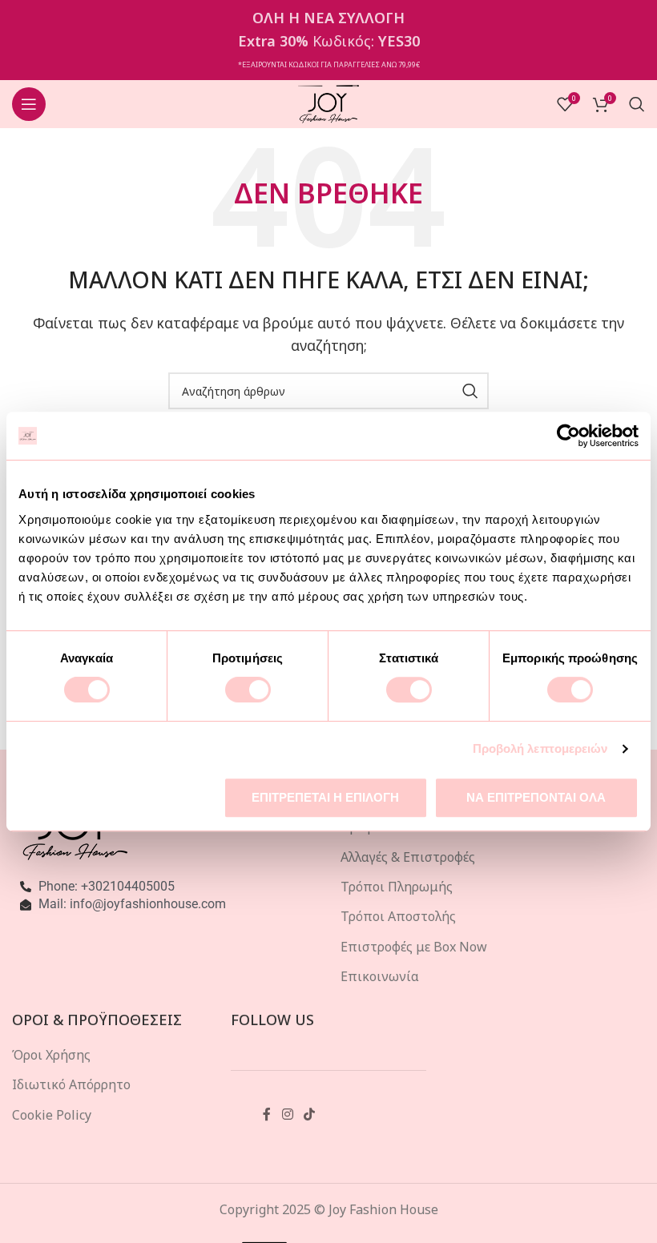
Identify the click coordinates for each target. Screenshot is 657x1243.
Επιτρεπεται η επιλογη (325, 797)
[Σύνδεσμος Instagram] (287, 1115)
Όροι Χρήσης (51, 1055)
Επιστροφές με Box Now (414, 946)
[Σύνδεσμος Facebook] (266, 1115)
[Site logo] (329, 102)
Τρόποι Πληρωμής (397, 886)
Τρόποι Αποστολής (398, 916)
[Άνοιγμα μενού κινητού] (29, 104)
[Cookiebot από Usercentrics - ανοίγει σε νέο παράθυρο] (568, 436)
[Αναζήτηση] (637, 104)
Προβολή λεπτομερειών (540, 748)
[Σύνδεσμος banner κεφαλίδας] (328, 40)
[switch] (248, 689)
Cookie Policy (51, 1115)
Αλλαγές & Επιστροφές (408, 857)
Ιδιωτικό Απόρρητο (71, 1084)
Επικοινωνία (380, 976)
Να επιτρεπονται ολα (536, 797)
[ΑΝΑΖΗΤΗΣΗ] (470, 390)
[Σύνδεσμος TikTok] (309, 1115)
